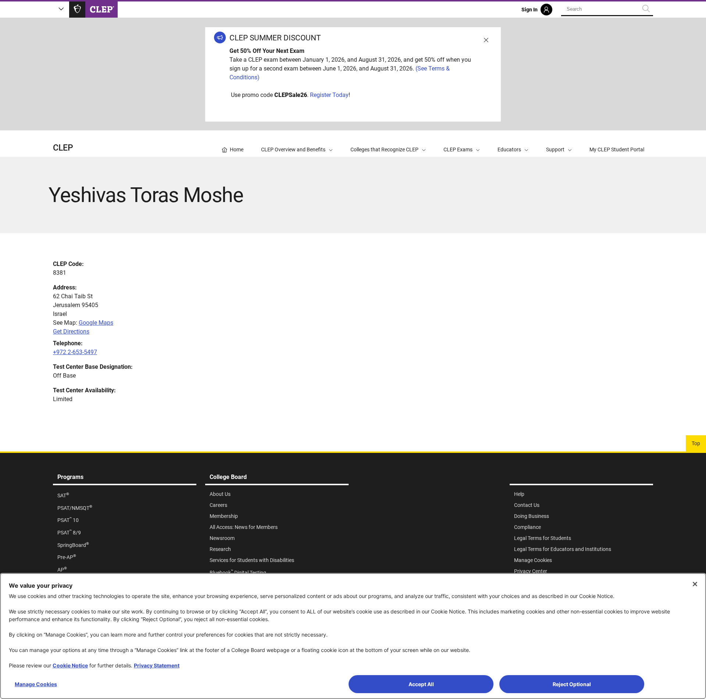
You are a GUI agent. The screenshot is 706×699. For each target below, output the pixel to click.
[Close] (695, 584)
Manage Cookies (36, 684)
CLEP (63, 148)
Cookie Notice (70, 665)
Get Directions (71, 331)
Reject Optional (572, 684)
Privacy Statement (156, 665)
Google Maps (96, 322)
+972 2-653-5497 (75, 352)
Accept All (421, 684)
